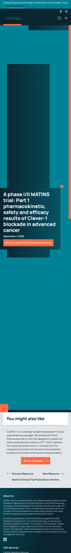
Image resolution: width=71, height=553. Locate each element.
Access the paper (33, 460)
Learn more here (15, 6)
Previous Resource (22, 473)
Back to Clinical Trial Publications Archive (28, 242)
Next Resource (51, 473)
